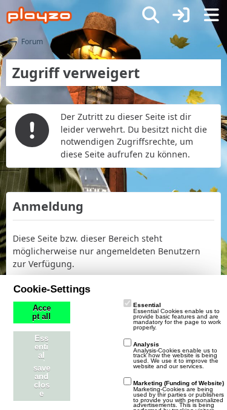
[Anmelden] (181, 15)
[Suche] (151, 15)
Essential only (41, 351)
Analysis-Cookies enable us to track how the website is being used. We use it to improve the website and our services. (176, 355)
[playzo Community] (39, 15)
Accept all (41, 312)
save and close (41, 381)
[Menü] (211, 15)
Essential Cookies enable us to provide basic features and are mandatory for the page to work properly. (177, 316)
